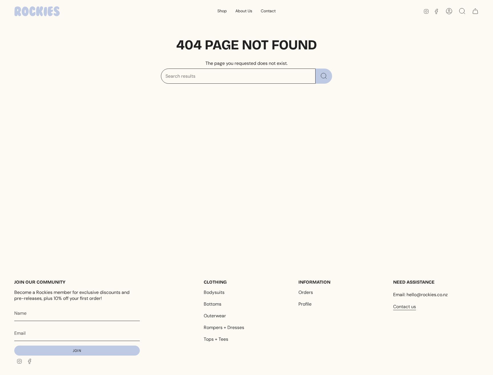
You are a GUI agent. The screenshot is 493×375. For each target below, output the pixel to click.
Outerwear (215, 316)
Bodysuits (214, 292)
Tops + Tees (216, 339)
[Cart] (475, 11)
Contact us (404, 307)
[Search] (324, 76)
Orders (305, 292)
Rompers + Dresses (224, 327)
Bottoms (212, 304)
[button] (222, 11)
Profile (305, 304)
